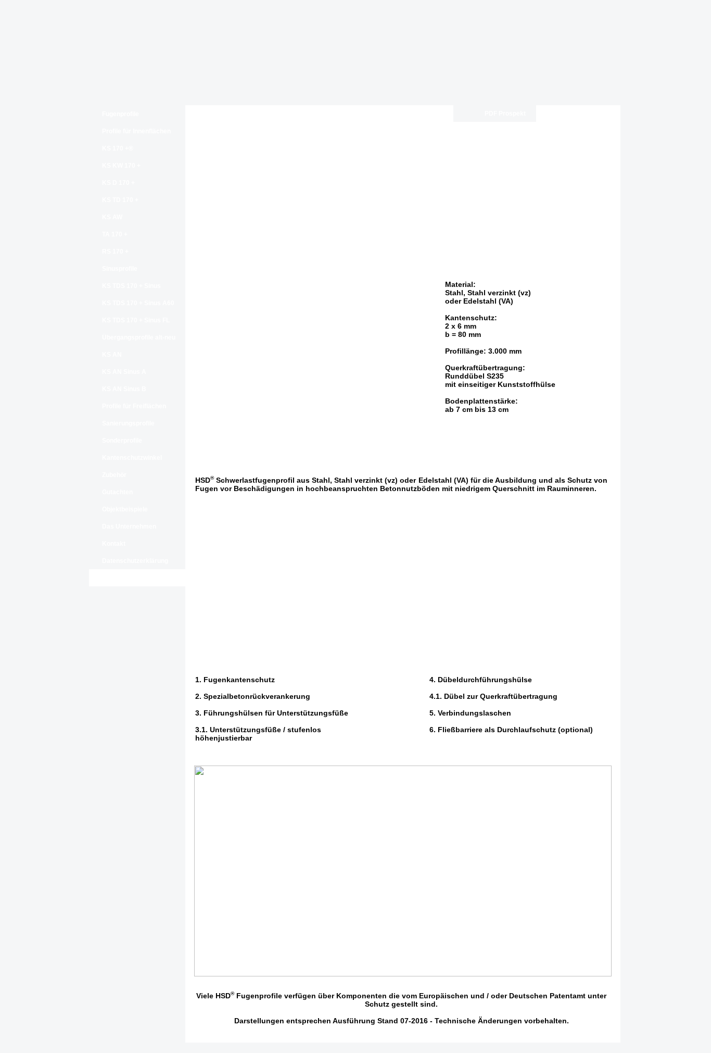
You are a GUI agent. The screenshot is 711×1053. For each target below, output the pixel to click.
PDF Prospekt (505, 113)
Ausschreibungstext (577, 113)
